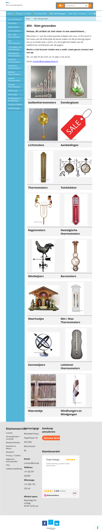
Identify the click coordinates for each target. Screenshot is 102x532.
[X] (50, 522)
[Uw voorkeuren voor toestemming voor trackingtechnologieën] (97, 527)
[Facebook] (44, 523)
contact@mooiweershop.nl (45, 61)
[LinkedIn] (56, 523)
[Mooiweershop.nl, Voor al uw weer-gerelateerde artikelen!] (14, 2)
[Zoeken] (90, 5)
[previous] (92, 13)
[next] (95, 13)
